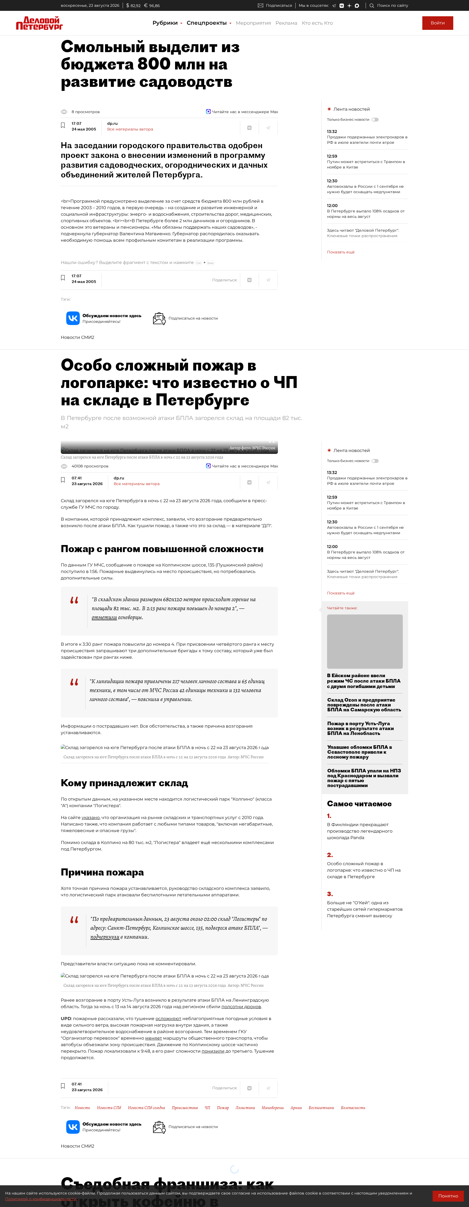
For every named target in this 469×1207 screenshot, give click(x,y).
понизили (213, 1051)
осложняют (168, 1018)
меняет (153, 1038)
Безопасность (353, 1108)
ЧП (207, 1108)
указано (91, 817)
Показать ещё (341, 252)
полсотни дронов (241, 1006)
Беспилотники (321, 1108)
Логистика (245, 1108)
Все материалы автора (130, 129)
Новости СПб (109, 1108)
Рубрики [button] (166, 23)
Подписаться (279, 5)
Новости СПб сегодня (146, 1108)
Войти (438, 23)
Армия (296, 1108)
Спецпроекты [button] (208, 23)
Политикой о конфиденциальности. (41, 1198)
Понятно (448, 1196)
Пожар (223, 1108)
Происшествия (185, 1108)
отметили (104, 617)
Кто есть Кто (317, 23)
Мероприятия (253, 23)
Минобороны (273, 1108)
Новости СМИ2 (77, 337)
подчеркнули (104, 937)
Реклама (286, 23)
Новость (82, 1108)
